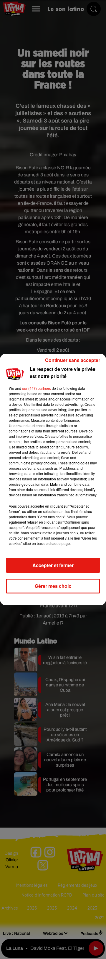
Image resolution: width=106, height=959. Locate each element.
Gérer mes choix (53, 586)
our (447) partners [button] (36, 388)
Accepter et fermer (53, 565)
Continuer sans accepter (72, 360)
